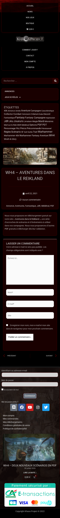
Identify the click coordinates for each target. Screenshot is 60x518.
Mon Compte (30, 62)
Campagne (36, 110)
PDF (39, 124)
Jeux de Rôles (11, 97)
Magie (35, 121)
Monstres (49, 121)
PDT (44, 124)
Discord (46, 114)
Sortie (30, 132)
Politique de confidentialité (15, 428)
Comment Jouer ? (30, 50)
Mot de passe (7, 380)
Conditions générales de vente (16, 425)
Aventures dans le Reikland (27, 219)
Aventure (25, 110)
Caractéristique (47, 111)
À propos (30, 67)
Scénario (16, 131)
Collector (8, 114)
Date (41, 114)
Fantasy (20, 117)
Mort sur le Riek (10, 125)
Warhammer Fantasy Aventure (33, 135)
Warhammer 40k (11, 135)
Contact (30, 56)
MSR (19, 125)
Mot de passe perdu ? (9, 402)
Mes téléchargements (12, 422)
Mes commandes (10, 419)
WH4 (52, 135)
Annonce (11, 111)
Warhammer (45, 131)
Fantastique (9, 118)
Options (33, 125)
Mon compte (8, 415)
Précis (23, 128)
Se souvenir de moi (11, 390)
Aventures (19, 206)
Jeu (11, 121)
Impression (50, 118)
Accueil (30, 6)
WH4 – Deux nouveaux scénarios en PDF (30, 465)
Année (18, 111)
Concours (26, 114)
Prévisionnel (46, 128)
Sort (25, 132)
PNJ (18, 128)
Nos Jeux (30, 18)
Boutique (30, 23)
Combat (17, 114)
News (30, 12)
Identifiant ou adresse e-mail (14, 370)
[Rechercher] (55, 80)
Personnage (9, 128)
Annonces (9, 91)
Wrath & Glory (10, 139)
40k (5, 111)
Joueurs (18, 121)
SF (22, 132)
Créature (35, 114)
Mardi (41, 121)
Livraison (28, 121)
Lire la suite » (29, 473)
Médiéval (25, 125)
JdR (6, 121)
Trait (35, 132)
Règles (7, 132)
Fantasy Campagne (35, 117)
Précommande (34, 128)
